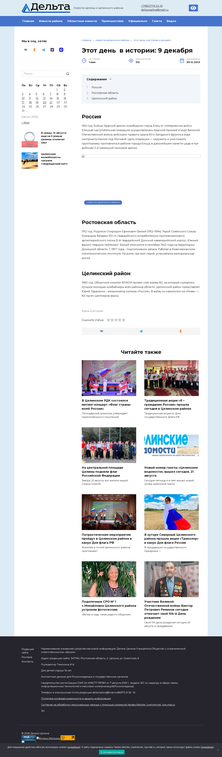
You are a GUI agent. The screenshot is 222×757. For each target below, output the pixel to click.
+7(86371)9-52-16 (152, 5)
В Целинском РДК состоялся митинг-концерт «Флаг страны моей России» (106, 404)
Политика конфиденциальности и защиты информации (76, 698)
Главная (28, 21)
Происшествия (113, 21)
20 (44, 102)
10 (23, 98)
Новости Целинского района (103, 202)
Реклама (27, 657)
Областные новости (82, 21)
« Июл (26, 122)
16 (65, 98)
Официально (137, 21)
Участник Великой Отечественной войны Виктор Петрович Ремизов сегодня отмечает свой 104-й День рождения (168, 609)
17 (23, 102)
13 (44, 98)
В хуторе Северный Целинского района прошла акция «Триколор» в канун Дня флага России (171, 538)
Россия (97, 87)
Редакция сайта (28, 651)
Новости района (50, 21)
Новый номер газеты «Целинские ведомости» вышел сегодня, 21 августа (171, 471)
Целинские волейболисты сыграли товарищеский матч (54, 159)
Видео (171, 21)
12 (37, 98)
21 (51, 102)
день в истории (93, 311)
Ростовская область (105, 92)
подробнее (74, 747)
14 (51, 98)
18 (30, 102)
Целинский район (104, 98)
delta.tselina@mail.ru (155, 9)
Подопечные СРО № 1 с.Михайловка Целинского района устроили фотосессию (109, 605)
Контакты (27, 661)
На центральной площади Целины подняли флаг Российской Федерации (102, 471)
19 (37, 102)
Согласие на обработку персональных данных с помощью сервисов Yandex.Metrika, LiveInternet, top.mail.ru (108, 704)
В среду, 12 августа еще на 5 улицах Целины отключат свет (53, 137)
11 (30, 98)
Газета (157, 21)
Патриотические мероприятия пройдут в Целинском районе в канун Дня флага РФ (107, 538)
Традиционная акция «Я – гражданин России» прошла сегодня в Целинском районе (167, 404)
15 (58, 98)
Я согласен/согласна (112, 752)
